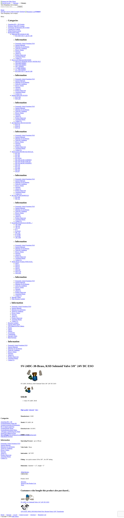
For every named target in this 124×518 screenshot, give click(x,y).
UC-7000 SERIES (20, 69)
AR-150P (18, 237)
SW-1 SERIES (19, 66)
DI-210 (17, 171)
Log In (8, 3)
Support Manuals (20, 45)
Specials (3, 11)
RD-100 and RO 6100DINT (23, 160)
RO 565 (17, 155)
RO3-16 (17, 124)
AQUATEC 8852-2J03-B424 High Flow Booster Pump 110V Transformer (42, 511)
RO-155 (17, 166)
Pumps (10, 328)
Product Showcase (20, 55)
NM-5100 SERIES (20, 65)
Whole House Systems (14, 31)
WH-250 (17, 270)
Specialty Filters (16, 297)
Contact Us (18, 58)
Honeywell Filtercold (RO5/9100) (21, 60)
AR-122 (17, 226)
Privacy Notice (19, 50)
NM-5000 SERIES (20, 63)
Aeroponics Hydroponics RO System (18, 27)
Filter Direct (15, 516)
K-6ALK (18, 231)
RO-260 (17, 168)
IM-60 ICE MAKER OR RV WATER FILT (28, 61)
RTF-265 (18, 98)
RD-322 (17, 170)
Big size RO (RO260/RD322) (20, 195)
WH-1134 (18, 271)
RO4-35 (17, 126)
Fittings (10, 331)
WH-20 (17, 266)
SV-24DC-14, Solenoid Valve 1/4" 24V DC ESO (35, 502)
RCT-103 (18, 97)
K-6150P (18, 236)
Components (11, 334)
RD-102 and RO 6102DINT (23, 163)
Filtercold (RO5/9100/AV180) (20, 34)
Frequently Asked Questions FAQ (25, 43)
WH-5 (17, 263)
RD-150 (17, 165)
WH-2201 (18, 273)
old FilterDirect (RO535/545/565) (21, 123)
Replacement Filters (13, 32)
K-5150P (18, 234)
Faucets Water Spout (14, 324)
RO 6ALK (18, 158)
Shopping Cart (42, 515)
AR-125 (17, 228)
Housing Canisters (13, 323)
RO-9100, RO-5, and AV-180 (23, 36)
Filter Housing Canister (18, 299)
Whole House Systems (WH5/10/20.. (22, 261)
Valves (10, 329)
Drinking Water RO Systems (16, 26)
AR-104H (18, 224)
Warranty (18, 51)
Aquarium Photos (20, 56)
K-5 (16, 229)
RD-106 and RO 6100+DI (23, 161)
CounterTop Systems (14, 29)
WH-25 (17, 268)
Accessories (11, 332)
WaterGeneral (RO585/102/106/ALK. (22, 152)
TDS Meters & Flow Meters (16, 326)
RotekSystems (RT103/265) (20, 95)
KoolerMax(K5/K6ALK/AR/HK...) (22, 223)
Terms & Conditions (21, 48)
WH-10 (17, 265)
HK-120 (17, 232)
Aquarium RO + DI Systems (16, 24)
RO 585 (17, 156)
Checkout (15, 3)
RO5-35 (17, 127)
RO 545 (17, 153)
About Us (18, 53)
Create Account (14, 11)
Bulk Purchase (12, 337)
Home (2, 10)
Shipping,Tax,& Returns (22, 47)
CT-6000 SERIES (20, 68)
